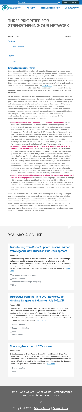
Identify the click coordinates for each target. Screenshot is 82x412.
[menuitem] (31, 7)
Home (13, 392)
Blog (47, 395)
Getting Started (63, 392)
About (30, 8)
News (56, 395)
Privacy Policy (42, 408)
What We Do (44, 392)
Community (70, 8)
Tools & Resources (49, 8)
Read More (41, 320)
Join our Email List (70, 2)
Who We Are (27, 392)
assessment (47, 85)
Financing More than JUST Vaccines (31, 346)
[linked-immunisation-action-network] (41, 402)
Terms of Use (60, 408)
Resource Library (32, 395)
